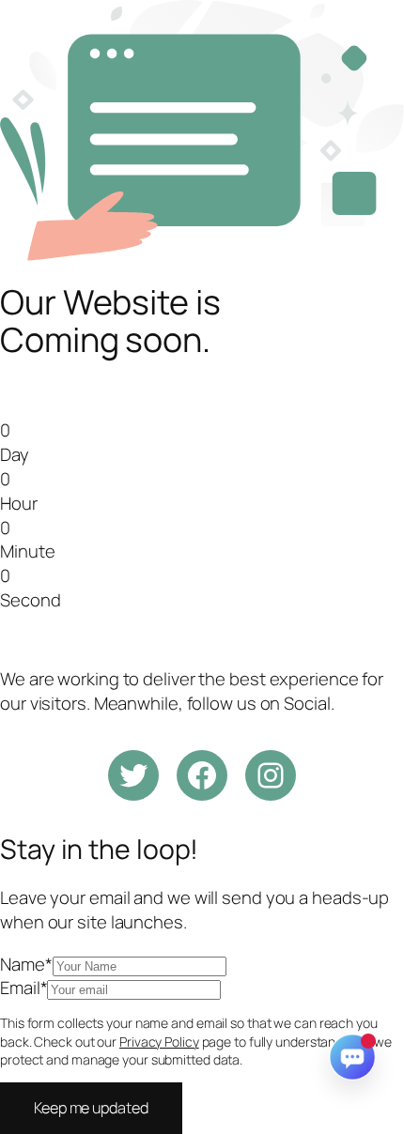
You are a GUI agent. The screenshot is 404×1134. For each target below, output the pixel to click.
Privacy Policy (159, 1041)
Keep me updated (91, 1107)
